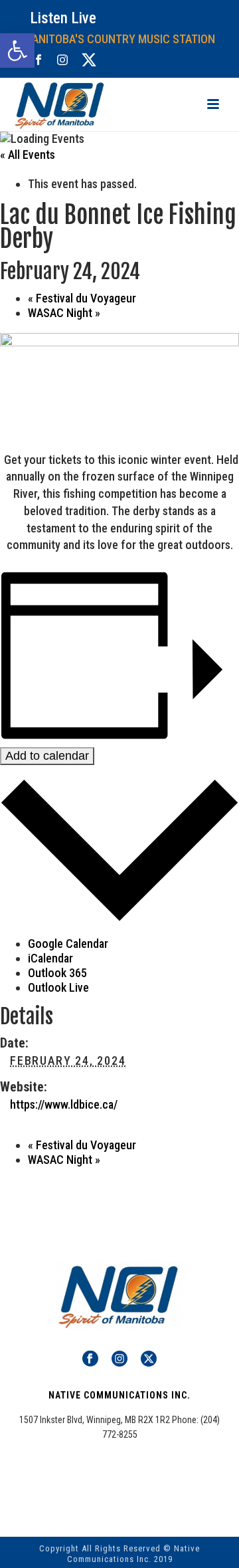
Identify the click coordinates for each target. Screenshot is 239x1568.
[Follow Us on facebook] (90, 1359)
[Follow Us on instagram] (119, 1359)
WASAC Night (64, 313)
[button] (17, 50)
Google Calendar (68, 944)
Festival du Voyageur (82, 298)
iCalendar (50, 958)
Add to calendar (47, 755)
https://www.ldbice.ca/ (64, 1104)
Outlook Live (58, 987)
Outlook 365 (57, 973)
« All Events (27, 155)
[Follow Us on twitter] (149, 1359)
